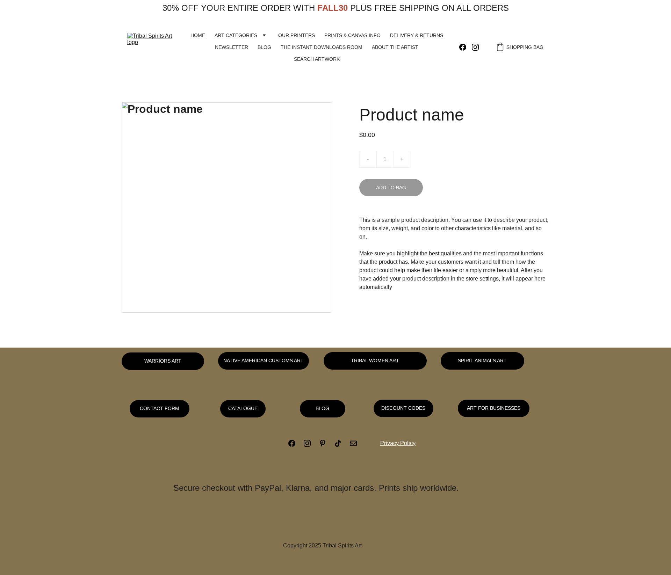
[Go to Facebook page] (465, 47)
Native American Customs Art (263, 360)
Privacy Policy (398, 443)
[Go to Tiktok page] (341, 443)
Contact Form (159, 408)
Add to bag (391, 187)
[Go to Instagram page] (475, 47)
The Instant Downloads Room (321, 47)
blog (322, 408)
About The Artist (395, 47)
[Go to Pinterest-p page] (326, 443)
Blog (264, 47)
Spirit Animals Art (482, 360)
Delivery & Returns (416, 35)
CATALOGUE (243, 408)
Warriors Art (162, 361)
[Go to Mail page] (353, 443)
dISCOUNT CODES (403, 408)
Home (197, 35)
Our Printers (296, 35)
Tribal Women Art (375, 360)
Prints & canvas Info (352, 35)
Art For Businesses (493, 408)
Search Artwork (317, 59)
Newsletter (231, 47)
